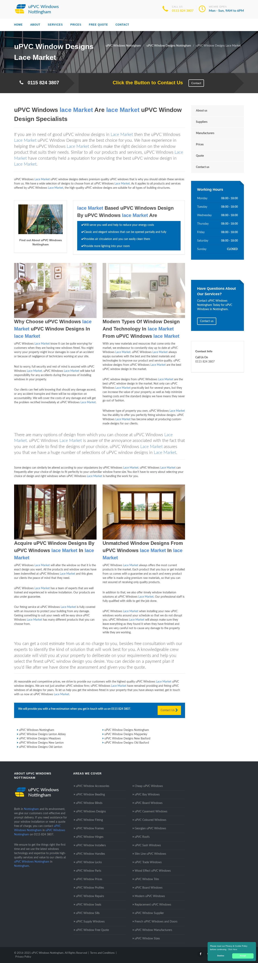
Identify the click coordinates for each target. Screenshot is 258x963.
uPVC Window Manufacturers (153, 930)
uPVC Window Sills (88, 913)
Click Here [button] (232, 949)
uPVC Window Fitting (89, 820)
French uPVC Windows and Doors (156, 921)
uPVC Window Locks (89, 862)
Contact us (202, 167)
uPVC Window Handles (90, 854)
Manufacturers (205, 133)
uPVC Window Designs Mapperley (125, 734)
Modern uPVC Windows (150, 896)
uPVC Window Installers (91, 845)
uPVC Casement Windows (151, 811)
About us (201, 110)
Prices (75, 24)
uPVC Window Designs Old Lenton (40, 747)
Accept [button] (243, 956)
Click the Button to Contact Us (145, 82)
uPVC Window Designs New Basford (127, 738)
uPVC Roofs (142, 837)
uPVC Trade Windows (148, 862)
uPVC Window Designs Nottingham (126, 730)
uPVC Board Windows (148, 803)
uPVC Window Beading (90, 794)
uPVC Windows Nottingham (36, 730)
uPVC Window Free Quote (92, 930)
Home (18, 24)
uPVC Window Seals (88, 904)
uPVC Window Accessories (92, 786)
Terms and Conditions (102, 953)
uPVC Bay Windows (147, 794)
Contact (122, 24)
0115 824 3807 (183, 10)
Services (55, 24)
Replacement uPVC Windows (153, 904)
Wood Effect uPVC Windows (153, 870)
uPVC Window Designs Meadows (40, 738)
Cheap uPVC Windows (149, 786)
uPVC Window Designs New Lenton (41, 742)
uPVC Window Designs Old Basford (126, 742)
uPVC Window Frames (90, 828)
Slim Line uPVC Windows (150, 854)
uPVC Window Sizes (147, 938)
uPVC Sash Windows (148, 845)
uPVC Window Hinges (89, 837)
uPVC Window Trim (147, 879)
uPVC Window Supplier (149, 913)
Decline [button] (220, 956)
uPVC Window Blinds (89, 803)
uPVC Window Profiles (90, 887)
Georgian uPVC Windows (150, 828)
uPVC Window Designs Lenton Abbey (42, 734)
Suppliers (201, 122)
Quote (200, 155)
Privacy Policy (23, 957)
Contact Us (168, 710)
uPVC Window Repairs (90, 896)
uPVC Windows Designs (91, 811)
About (35, 24)
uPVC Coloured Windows (150, 820)
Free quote (98, 24)
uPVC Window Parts (88, 870)
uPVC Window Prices (89, 879)
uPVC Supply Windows (90, 921)
